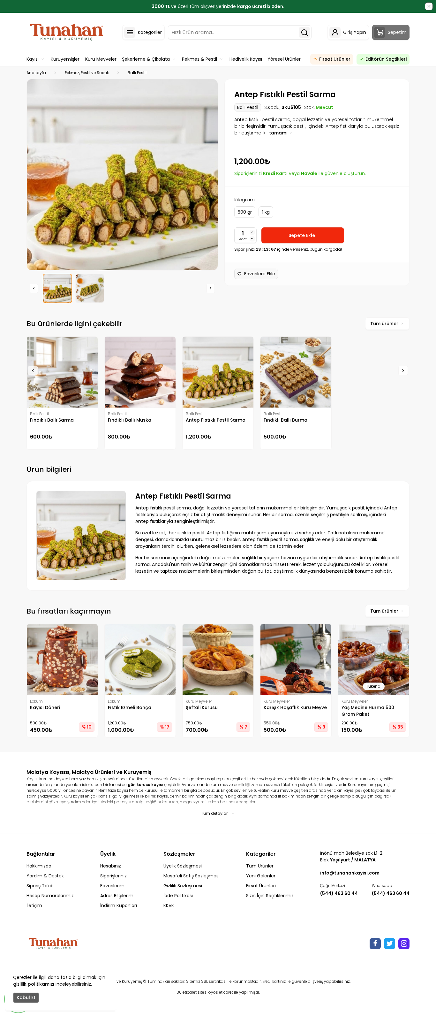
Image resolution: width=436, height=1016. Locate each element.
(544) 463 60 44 (339, 893)
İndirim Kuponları (118, 905)
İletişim (34, 905)
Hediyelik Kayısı (245, 59)
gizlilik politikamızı (33, 984)
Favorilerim (112, 885)
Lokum (36, 701)
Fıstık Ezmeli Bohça (129, 707)
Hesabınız (110, 866)
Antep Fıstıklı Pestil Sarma (215, 420)
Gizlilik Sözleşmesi (182, 885)
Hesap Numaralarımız (50, 895)
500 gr (245, 212)
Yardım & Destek (45, 876)
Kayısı (32, 59)
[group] (122, 174)
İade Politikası (178, 895)
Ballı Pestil (137, 72)
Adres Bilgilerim (116, 895)
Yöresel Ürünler (284, 59)
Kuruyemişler (65, 59)
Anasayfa (36, 72)
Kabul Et (26, 997)
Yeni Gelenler (260, 876)
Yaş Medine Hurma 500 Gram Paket (368, 710)
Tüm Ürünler (260, 866)
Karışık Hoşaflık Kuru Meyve (295, 707)
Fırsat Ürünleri (261, 885)
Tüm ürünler (384, 323)
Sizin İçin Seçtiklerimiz (270, 895)
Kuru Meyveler (101, 59)
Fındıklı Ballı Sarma (52, 420)
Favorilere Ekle (259, 274)
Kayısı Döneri (45, 707)
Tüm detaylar (214, 813)
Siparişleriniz (113, 876)
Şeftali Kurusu (202, 707)
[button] (34, 288)
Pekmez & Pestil (199, 59)
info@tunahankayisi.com (350, 873)
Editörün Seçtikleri (386, 59)
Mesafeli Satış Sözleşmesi (191, 876)
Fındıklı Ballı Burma (285, 420)
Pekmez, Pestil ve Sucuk (87, 72)
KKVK (168, 905)
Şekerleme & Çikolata (146, 59)
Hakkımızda (38, 866)
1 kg (266, 212)
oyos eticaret (220, 992)
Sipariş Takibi (40, 885)
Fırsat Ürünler (334, 59)
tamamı (279, 133)
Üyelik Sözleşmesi (182, 866)
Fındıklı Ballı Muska (129, 420)
